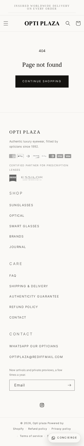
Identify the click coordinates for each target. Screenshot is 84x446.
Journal (17, 247)
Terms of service (31, 436)
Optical (16, 215)
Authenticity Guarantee (34, 296)
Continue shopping (41, 81)
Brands (16, 236)
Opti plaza (40, 423)
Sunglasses (21, 205)
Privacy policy (61, 428)
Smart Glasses (24, 226)
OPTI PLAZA (25, 132)
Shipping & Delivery (28, 286)
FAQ (13, 275)
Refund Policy (23, 307)
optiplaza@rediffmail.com (36, 357)
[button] (6, 23)
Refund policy (37, 428)
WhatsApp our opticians (33, 346)
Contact (17, 317)
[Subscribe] (69, 385)
